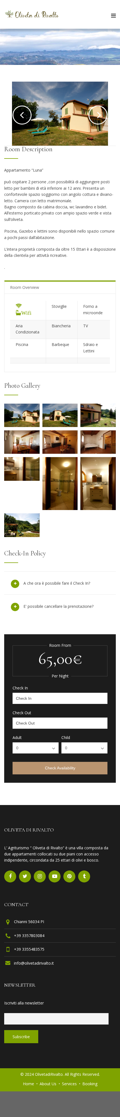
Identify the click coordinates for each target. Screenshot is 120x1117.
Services (69, 1083)
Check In (20, 688)
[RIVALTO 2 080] (22, 425)
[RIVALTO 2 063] (98, 508)
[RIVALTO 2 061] (60, 508)
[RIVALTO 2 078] (60, 425)
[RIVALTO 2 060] (22, 479)
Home (28, 1083)
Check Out (22, 713)
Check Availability (60, 768)
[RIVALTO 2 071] (98, 452)
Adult (17, 738)
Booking (89, 1083)
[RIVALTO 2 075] (98, 425)
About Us (48, 1083)
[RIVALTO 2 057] (22, 452)
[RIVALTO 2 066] (60, 452)
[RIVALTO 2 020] (22, 535)
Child (65, 738)
